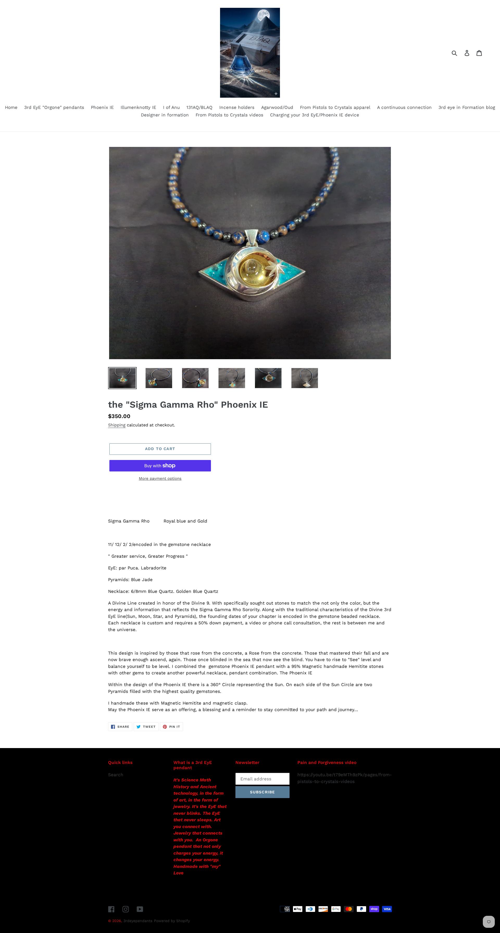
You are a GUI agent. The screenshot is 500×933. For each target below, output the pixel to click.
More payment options (160, 478)
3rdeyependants (137, 921)
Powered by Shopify (172, 921)
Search (115, 774)
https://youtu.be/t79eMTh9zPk (330, 774)
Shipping (117, 424)
